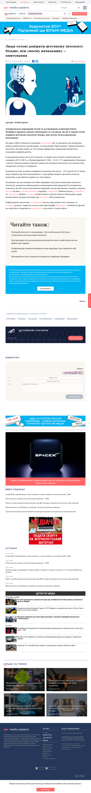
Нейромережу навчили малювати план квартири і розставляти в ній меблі (43, 250)
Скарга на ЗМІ (79, 14)
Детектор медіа (11, 2)
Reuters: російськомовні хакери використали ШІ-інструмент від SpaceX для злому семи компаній (42, 503)
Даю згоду (45, 789)
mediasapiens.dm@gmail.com (74, 738)
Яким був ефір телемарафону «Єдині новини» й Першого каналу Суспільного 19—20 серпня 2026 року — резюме (44, 571)
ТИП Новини (10, 319)
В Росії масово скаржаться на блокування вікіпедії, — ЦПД (27, 499)
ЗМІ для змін (52, 2)
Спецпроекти (35, 14)
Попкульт (56, 18)
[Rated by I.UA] (40, 769)
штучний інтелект (45, 319)
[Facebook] (33, 61)
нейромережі (59, 319)
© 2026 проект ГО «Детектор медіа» (73, 737)
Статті (22, 14)
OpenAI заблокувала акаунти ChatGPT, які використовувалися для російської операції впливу (41, 511)
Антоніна (45, 757)
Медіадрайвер (80, 2)
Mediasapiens (47, 746)
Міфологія (27, 18)
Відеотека (46, 753)
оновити (80, 369)
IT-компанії (12, 39)
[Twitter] (37, 61)
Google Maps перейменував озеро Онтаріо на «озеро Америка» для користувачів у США (38, 494)
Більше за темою (15, 664)
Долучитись (45, 288)
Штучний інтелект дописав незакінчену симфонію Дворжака (40, 256)
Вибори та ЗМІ (47, 755)
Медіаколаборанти (70, 18)
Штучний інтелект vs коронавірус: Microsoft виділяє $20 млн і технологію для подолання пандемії (40, 233)
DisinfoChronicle (66, 2)
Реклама (45, 732)
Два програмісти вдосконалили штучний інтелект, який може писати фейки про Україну (44, 241)
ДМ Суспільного (39, 2)
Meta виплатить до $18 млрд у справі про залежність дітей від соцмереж (33, 507)
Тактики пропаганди (42, 18)
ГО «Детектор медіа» (49, 758)
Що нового (10, 14)
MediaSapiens (25, 2)
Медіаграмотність (14, 18)
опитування (32, 319)
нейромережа (72, 319)
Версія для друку (79, 61)
